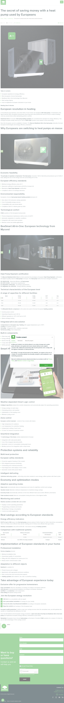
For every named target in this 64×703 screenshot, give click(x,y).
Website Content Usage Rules (25, 360)
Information (20, 340)
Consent (13, 340)
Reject (35, 365)
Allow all (46, 365)
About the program (29, 340)
